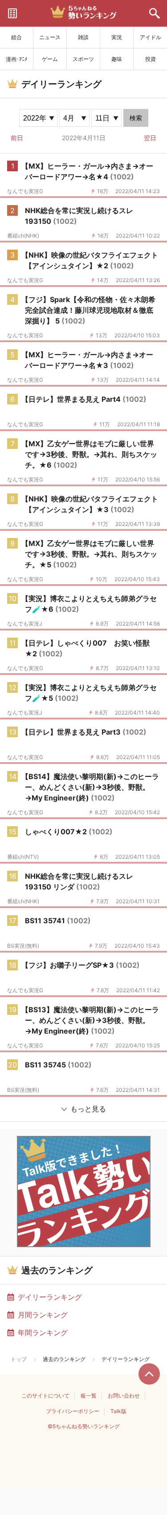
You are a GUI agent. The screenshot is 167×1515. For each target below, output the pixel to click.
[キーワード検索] (154, 13)
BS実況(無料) (23, 946)
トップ (19, 1359)
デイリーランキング (50, 1297)
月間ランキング (43, 1314)
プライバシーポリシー (72, 1411)
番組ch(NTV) (23, 857)
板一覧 (89, 1395)
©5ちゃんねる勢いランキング (84, 1426)
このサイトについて (45, 1395)
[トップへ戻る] (149, 1374)
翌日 (150, 137)
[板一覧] (12, 13)
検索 (136, 117)
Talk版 (118, 1411)
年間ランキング (43, 1332)
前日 (17, 137)
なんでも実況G (25, 191)
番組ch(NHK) (23, 236)
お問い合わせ (124, 1395)
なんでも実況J (24, 624)
